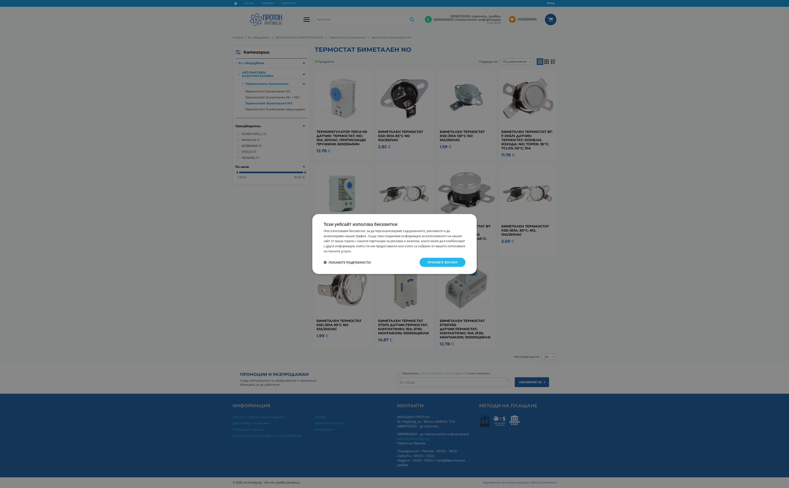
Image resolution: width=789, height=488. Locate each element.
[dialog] (394, 244)
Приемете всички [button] (442, 262)
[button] (347, 262)
